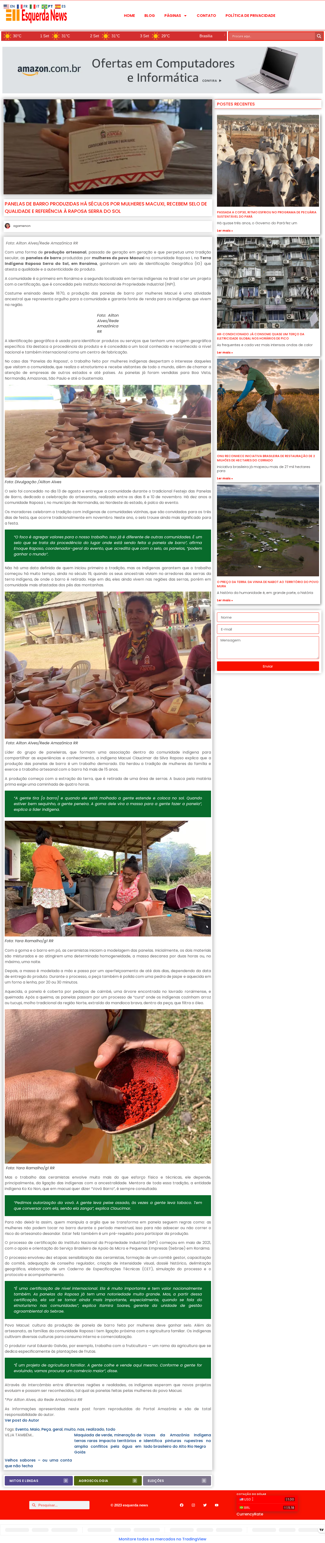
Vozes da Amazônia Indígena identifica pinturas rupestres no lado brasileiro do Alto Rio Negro (177, 1440)
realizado (95, 1429)
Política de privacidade (250, 15)
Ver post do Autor (22, 1420)
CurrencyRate (249, 1514)
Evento (22, 1429)
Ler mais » (225, 231)
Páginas (172, 15)
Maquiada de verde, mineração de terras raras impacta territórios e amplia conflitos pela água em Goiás (107, 1443)
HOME (129, 15)
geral (58, 1429)
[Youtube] (216, 1505)
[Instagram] (193, 1505)
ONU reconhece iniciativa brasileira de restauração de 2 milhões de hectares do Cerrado (266, 458)
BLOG (149, 15)
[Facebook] (181, 1505)
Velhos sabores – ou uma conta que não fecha (38, 1463)
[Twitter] (204, 1505)
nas (80, 1429)
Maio (35, 1429)
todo (110, 1429)
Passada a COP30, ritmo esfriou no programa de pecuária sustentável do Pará (266, 214)
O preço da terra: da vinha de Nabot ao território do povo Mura (268, 584)
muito (70, 1429)
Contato (206, 15)
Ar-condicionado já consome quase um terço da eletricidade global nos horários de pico (260, 336)
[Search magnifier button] (319, 36)
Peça (46, 1429)
